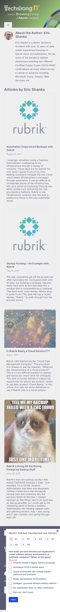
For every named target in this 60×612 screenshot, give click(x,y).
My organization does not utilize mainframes (33, 588)
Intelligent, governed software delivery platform (35, 583)
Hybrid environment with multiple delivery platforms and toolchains (32, 573)
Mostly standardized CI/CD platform (29, 579)
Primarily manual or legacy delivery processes (34, 562)
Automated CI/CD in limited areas (28, 567)
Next (13, 599)
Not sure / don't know (23, 592)
